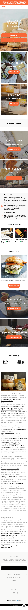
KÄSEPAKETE (14, 35)
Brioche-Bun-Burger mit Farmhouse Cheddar (14, 280)
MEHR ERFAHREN (14, 72)
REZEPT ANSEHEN (14, 285)
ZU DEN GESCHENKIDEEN (14, 178)
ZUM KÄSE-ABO (14, 103)
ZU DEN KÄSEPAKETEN (14, 308)
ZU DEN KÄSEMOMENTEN (14, 337)
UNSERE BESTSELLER (14, 225)
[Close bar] (27, 1)
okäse (3, 6)
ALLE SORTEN (14, 40)
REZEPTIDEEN (14, 251)
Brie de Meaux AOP (6, 239)
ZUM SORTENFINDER (14, 149)
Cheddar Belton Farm (21, 239)
